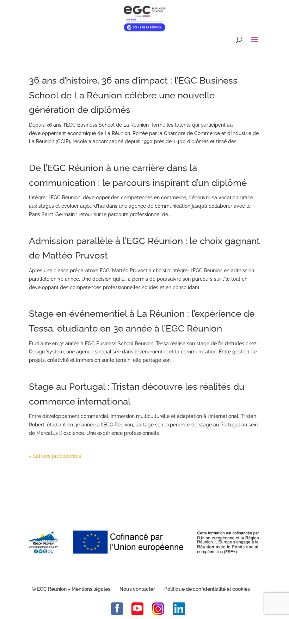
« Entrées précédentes (55, 456)
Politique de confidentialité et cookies (207, 589)
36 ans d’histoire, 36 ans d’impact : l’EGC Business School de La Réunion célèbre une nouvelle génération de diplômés (133, 95)
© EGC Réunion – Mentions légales (71, 589)
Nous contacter (137, 589)
